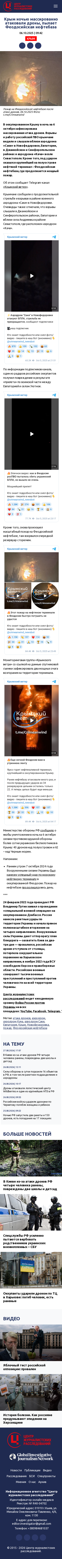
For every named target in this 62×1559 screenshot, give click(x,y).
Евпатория (10, 1024)
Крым (31, 38)
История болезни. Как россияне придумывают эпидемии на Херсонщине (27, 1418)
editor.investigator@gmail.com (31, 1523)
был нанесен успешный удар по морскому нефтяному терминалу (31, 875)
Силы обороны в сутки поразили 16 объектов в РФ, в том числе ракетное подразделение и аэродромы (30, 1074)
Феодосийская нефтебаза (30, 1028)
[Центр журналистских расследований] (18, 6)
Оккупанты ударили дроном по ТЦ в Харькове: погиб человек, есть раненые (30, 1297)
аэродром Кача (13, 1021)
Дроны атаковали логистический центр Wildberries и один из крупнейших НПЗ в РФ (28, 1090)
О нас (32, 1481)
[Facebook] (22, 46)
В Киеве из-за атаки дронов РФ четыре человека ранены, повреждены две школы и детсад (29, 1058)
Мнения (21, 1481)
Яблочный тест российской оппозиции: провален (24, 1367)
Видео (11, 1318)
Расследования (17, 1476)
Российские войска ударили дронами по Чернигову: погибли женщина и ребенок (27, 1103)
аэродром (38, 1018)
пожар (7, 1028)
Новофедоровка (38, 1024)
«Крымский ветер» (15, 186)
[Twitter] (30, 46)
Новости (16, 1470)
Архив (42, 1481)
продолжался (31, 887)
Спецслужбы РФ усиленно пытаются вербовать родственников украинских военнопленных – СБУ (24, 1241)
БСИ (32, 1476)
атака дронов (22, 1018)
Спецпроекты (46, 1476)
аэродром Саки (34, 1021)
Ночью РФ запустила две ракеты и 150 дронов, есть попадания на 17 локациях (27, 1117)
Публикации (32, 1470)
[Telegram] (38, 46)
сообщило (47, 830)
